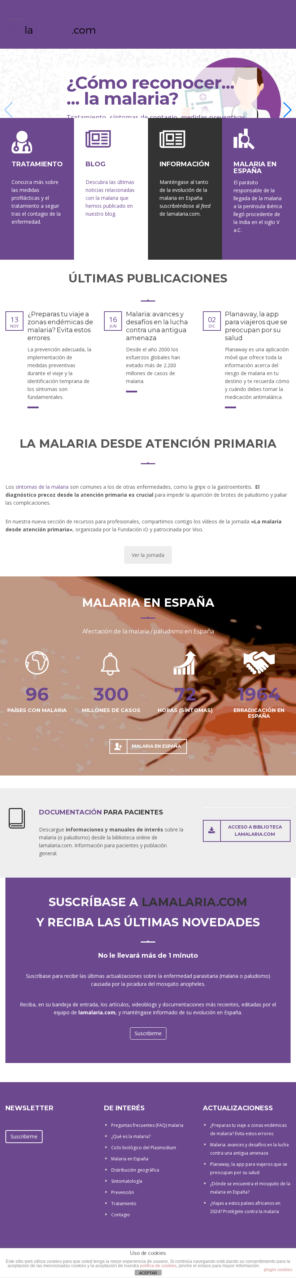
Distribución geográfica (135, 1170)
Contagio (120, 1215)
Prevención (122, 1192)
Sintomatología (126, 1181)
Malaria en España (129, 1159)
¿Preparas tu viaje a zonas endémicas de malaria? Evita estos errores (60, 326)
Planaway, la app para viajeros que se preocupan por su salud (256, 326)
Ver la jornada (148, 555)
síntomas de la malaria (42, 486)
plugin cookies (278, 1269)
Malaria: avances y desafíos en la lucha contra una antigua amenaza (157, 326)
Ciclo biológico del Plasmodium (143, 1148)
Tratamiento (123, 1203)
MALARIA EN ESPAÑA (148, 603)
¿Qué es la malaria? (131, 1136)
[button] (287, 110)
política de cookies (158, 1265)
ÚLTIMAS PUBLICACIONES (148, 278)
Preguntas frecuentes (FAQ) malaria (147, 1125)
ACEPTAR (148, 1273)
